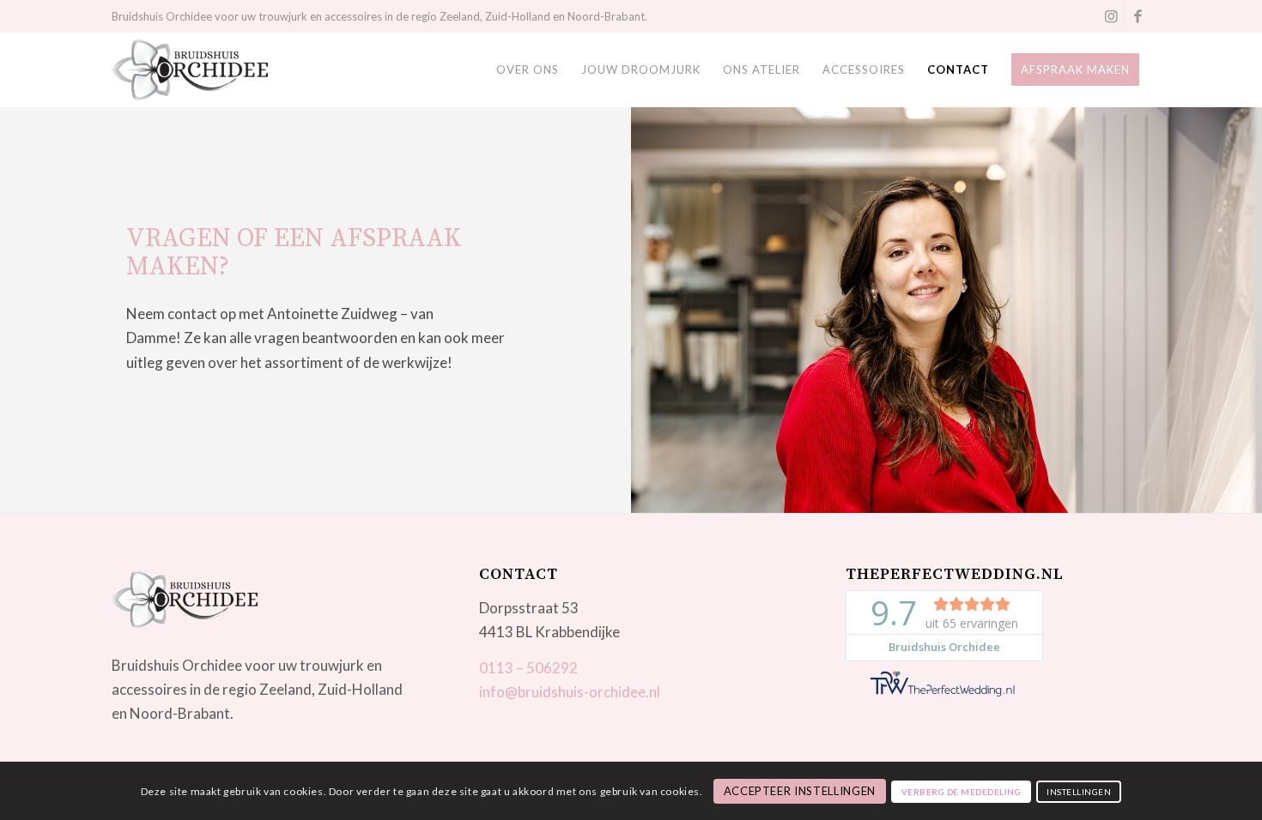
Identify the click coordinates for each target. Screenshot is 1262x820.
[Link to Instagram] (1111, 16)
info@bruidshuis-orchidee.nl (569, 692)
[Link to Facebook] (1137, 16)
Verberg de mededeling (961, 792)
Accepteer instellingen (800, 791)
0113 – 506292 (528, 668)
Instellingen (1079, 792)
